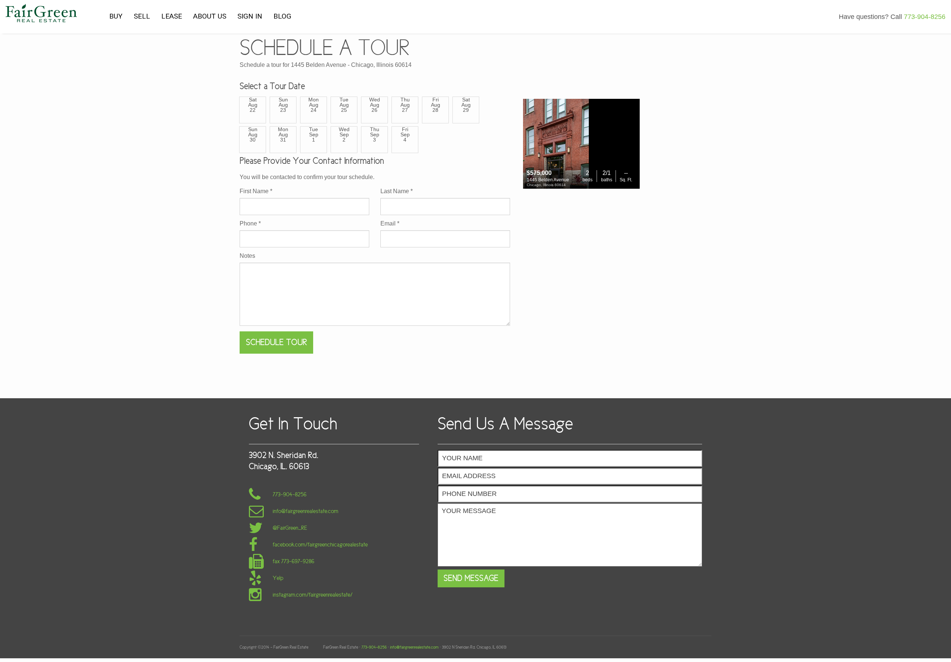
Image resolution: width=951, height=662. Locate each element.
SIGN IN (249, 16)
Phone (250, 224)
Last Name (396, 191)
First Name (256, 191)
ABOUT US (209, 16)
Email (389, 224)
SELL (142, 16)
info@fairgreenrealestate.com (414, 647)
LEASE (171, 16)
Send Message (471, 578)
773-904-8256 (374, 647)
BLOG (282, 16)
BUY (116, 16)
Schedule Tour (276, 342)
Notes (247, 256)
